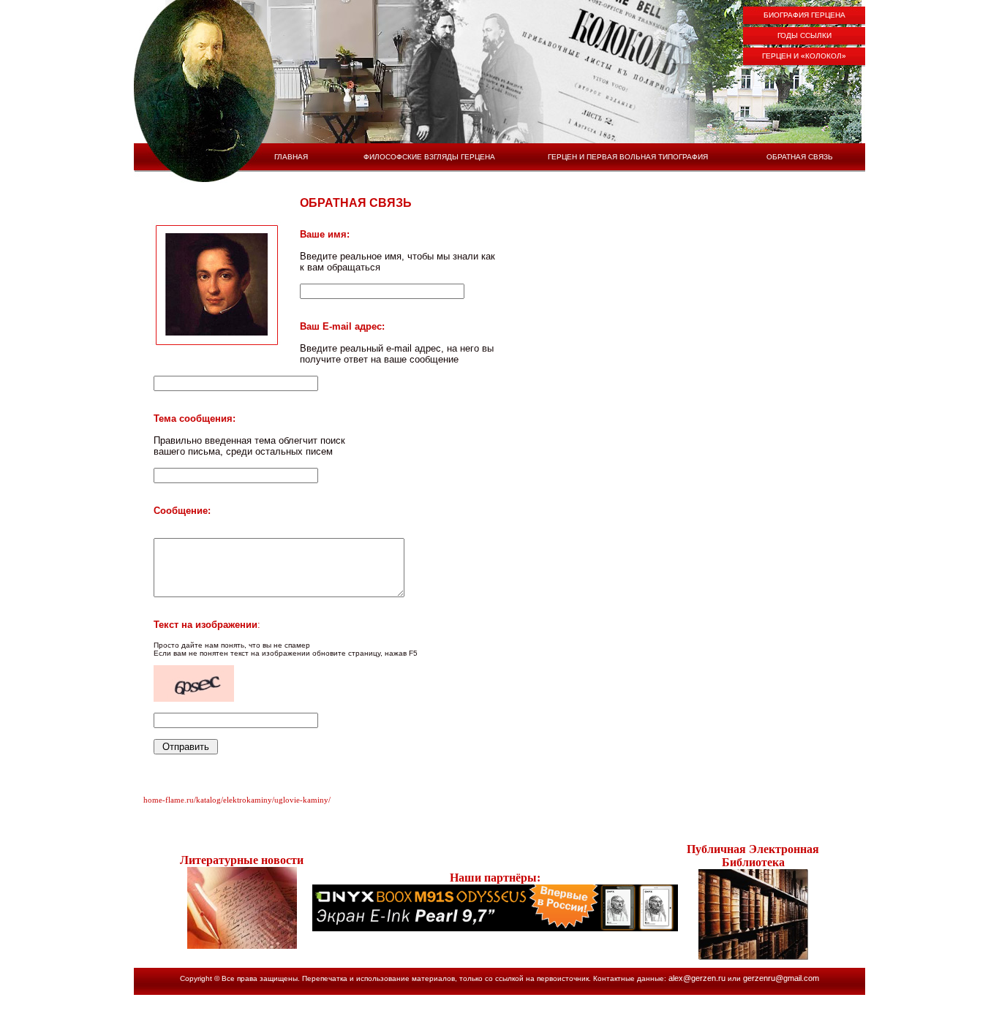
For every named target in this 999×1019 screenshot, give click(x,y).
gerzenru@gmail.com (781, 978)
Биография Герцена (804, 15)
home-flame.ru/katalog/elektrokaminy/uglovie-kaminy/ (237, 799)
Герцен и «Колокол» (804, 56)
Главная (291, 157)
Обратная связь (799, 157)
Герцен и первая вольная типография (628, 157)
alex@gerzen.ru (696, 978)
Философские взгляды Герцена (429, 157)
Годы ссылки (804, 35)
